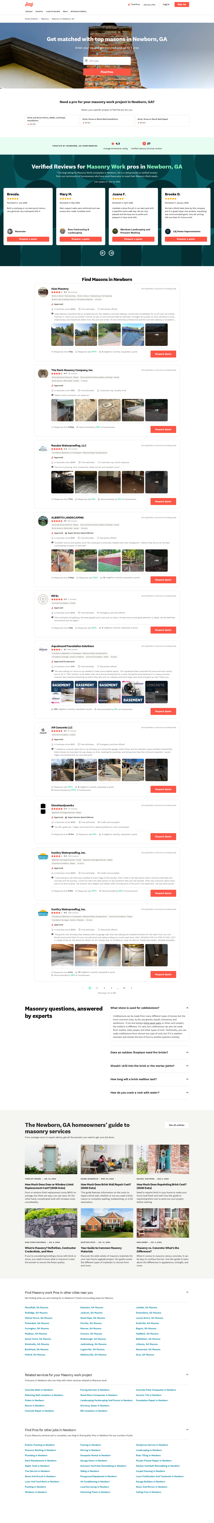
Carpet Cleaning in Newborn (150, 1471)
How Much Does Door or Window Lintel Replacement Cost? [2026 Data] (49, 1186)
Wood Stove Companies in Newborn (98, 1395)
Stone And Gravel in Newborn (40, 1476)
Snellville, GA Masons (147, 1323)
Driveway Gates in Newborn (94, 1405)
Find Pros (107, 72)
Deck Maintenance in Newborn (40, 1460)
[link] (10, 231)
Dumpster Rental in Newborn (95, 1455)
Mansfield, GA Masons (36, 1307)
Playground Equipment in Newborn (98, 1476)
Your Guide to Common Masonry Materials (101, 1249)
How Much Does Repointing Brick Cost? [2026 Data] (161, 1186)
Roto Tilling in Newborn (148, 1455)
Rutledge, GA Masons (36, 1312)
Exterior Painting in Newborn (40, 1444)
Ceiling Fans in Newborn (148, 1492)
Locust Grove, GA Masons (149, 1317)
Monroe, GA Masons (90, 1328)
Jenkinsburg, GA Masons (93, 1344)
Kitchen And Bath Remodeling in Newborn (158, 1465)
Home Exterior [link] (31, 18)
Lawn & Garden (53, 11)
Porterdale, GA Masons (37, 1323)
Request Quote (163, 353)
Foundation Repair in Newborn (152, 1400)
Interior (29, 11)
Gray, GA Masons (145, 1354)
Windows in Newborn (36, 1492)
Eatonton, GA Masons (91, 1307)
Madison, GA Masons (36, 1333)
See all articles (176, 1125)
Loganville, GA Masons (92, 1349)
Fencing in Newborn (90, 1444)
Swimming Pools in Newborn (95, 1492)
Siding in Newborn (89, 1471)
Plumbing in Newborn (36, 1455)
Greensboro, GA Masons (148, 1312)
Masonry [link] (45, 18)
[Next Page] (131, 988)
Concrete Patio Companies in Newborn (156, 1389)
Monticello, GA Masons (37, 1344)
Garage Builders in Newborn (150, 1481)
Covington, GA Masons (37, 1328)
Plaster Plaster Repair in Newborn (153, 1460)
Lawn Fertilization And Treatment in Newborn (160, 1476)
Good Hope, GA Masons (92, 1317)
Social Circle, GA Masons (38, 1338)
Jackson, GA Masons (91, 1312)
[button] (62, 334)
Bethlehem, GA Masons (148, 1338)
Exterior (39, 11)
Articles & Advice (78, 11)
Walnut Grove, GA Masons (38, 1317)
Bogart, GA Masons (146, 1328)
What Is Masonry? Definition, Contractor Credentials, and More (50, 1249)
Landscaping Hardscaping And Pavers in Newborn (106, 1400)
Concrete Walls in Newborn (39, 1389)
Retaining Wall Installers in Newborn (44, 1395)
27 (124, 988)
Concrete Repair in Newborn (39, 1410)
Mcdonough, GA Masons (93, 1338)
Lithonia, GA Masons (147, 1344)
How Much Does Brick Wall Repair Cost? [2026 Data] (106, 1186)
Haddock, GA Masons (147, 1333)
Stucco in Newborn (34, 1405)
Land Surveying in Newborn (94, 1486)
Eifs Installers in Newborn (93, 1410)
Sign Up (182, 4)
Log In (166, 4)
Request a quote (28, 238)
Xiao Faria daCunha (35, 1242)
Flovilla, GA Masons (91, 1323)
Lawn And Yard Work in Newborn (42, 1481)
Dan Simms (142, 1242)
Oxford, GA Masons (35, 1354)
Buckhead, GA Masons (36, 1349)
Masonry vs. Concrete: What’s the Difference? (158, 1249)
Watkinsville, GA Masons (93, 1354)
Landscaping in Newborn (149, 1450)
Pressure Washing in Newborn (40, 1450)
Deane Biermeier (89, 1179)
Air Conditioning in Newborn (95, 1481)
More (65, 11)
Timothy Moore (33, 1179)
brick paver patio (152, 1022)
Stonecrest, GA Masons (148, 1349)
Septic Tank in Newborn (37, 1465)
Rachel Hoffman (145, 1179)
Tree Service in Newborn (37, 1471)
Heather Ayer (88, 1242)
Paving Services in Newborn (94, 1389)
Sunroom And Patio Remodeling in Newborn (103, 1465)
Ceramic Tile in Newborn (148, 1395)
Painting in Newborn (35, 1486)
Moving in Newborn (90, 1450)
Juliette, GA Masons (146, 1307)
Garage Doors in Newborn (93, 1460)
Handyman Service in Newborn (152, 1444)
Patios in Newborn (34, 1400)
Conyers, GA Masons (91, 1333)
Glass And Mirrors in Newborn (151, 1486)
